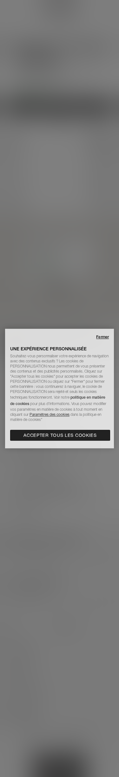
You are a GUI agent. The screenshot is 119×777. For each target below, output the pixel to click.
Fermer (102, 336)
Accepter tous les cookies (60, 435)
